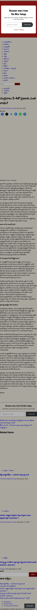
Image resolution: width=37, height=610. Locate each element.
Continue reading (18, 29)
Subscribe (27, 25)
